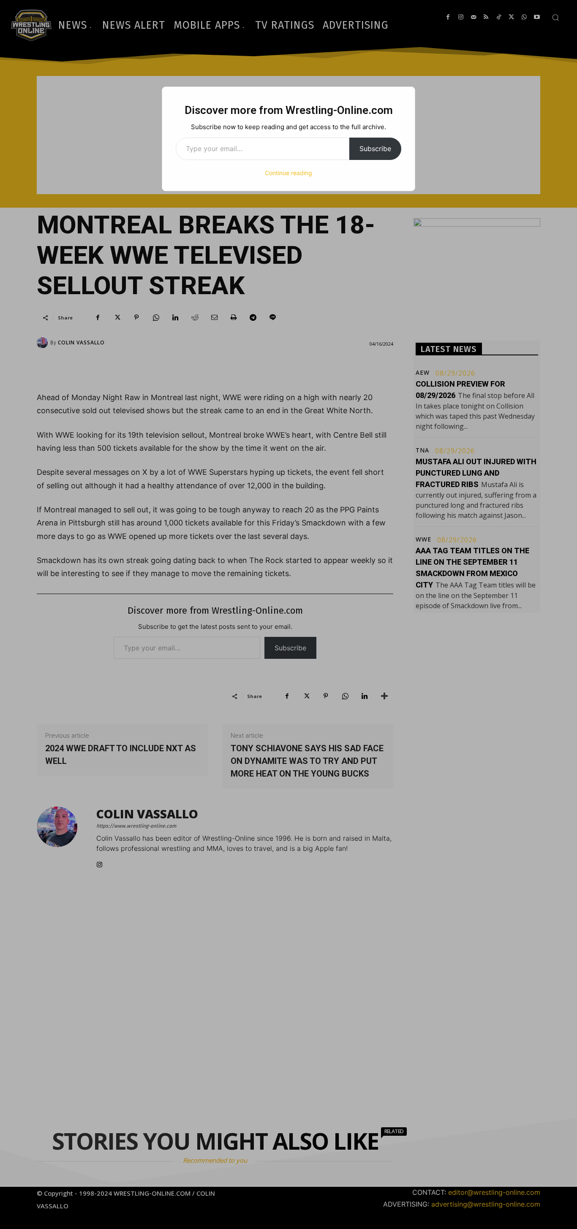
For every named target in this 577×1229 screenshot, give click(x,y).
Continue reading (288, 172)
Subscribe (375, 148)
